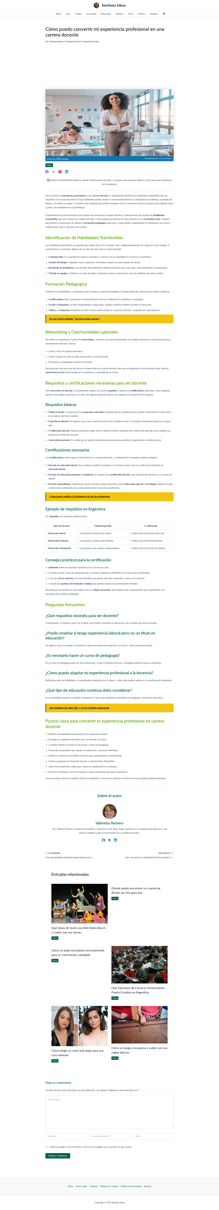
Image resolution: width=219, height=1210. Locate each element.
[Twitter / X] (109, 839)
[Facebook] (46, 171)
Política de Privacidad (131, 1186)
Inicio (70, 1186)
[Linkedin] (66, 171)
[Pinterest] (60, 171)
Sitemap (147, 1186)
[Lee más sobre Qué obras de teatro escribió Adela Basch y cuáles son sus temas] (79, 903)
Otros (49, 165)
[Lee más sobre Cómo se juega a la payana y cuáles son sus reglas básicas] (139, 1024)
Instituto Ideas (114, 5)
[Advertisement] (109, 66)
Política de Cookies (109, 1186)
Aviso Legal (81, 1186)
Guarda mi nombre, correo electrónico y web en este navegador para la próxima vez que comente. (90, 1147)
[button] (164, 14)
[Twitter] (53, 171)
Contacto (93, 1186)
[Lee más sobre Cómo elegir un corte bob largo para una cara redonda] (79, 1025)
